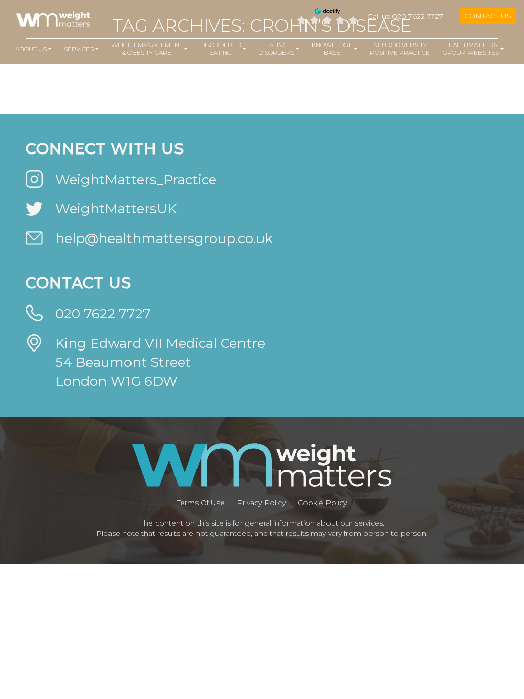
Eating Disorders (276, 48)
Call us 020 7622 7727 (405, 16)
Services (79, 49)
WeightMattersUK (116, 209)
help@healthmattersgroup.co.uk (164, 238)
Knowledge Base (332, 48)
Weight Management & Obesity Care (147, 48)
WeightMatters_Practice (135, 179)
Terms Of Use (201, 502)
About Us (31, 49)
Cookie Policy (322, 502)
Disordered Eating (220, 48)
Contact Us (487, 15)
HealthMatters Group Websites (471, 48)
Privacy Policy (261, 502)
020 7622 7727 (103, 313)
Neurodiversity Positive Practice (400, 48)
